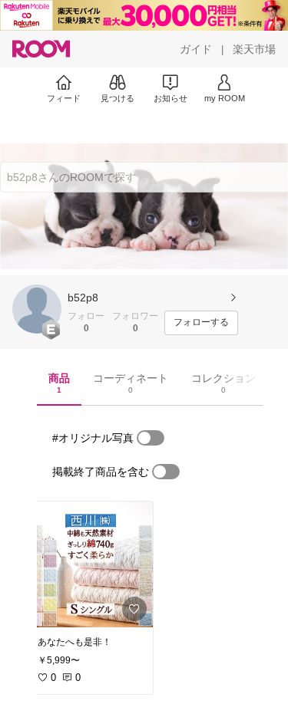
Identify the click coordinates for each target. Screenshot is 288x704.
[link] (90, 564)
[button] (36, 309)
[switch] (150, 438)
